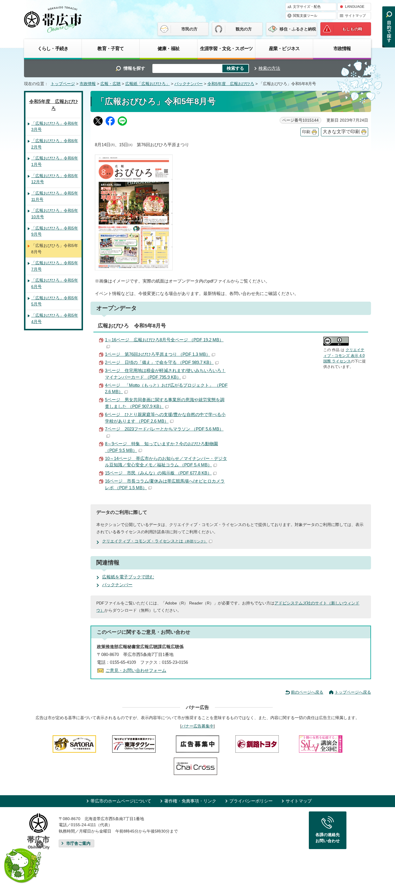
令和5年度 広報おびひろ (230, 84)
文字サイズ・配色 (307, 7)
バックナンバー (188, 84)
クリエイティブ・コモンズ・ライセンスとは (154, 541)
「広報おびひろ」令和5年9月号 (54, 231)
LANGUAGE (354, 7)
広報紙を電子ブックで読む (128, 576)
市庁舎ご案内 (78, 843)
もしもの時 (352, 29)
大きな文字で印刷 (341, 131)
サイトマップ (355, 16)
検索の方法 (269, 68)
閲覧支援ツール (305, 16)
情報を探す (134, 68)
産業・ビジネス (284, 48)
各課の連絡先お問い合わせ (327, 837)
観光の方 (244, 29)
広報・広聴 (110, 84)
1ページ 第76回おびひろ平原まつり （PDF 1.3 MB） (157, 354)
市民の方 (189, 29)
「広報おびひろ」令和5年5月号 (54, 301)
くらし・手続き (53, 48)
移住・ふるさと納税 (298, 29)
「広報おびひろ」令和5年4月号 (54, 318)
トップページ (63, 84)
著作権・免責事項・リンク (190, 800)
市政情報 (342, 48)
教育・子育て (110, 48)
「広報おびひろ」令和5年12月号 (54, 178)
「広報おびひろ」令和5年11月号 (54, 196)
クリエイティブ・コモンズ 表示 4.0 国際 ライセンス (344, 355)
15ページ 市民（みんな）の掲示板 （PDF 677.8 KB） (158, 472)
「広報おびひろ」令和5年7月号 (54, 266)
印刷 (306, 132)
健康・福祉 (169, 48)
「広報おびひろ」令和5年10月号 (54, 213)
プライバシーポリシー (251, 800)
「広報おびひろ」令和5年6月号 (54, 283)
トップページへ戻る (353, 692)
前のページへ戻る (307, 692)
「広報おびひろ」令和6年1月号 (54, 161)
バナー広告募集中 (197, 726)
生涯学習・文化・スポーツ (226, 48)
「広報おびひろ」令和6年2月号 (54, 143)
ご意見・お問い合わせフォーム (136, 670)
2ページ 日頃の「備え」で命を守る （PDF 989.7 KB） (159, 362)
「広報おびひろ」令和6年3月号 (54, 126)
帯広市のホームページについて (121, 800)
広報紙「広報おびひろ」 (147, 84)
